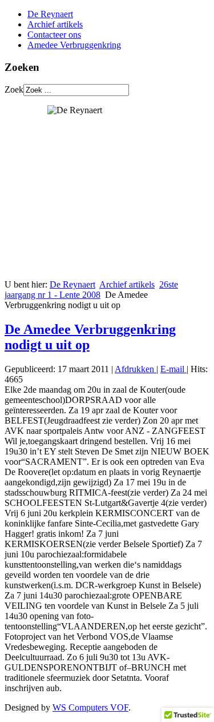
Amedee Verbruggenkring (74, 45)
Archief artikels (55, 24)
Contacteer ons (54, 34)
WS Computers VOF (90, 707)
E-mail (173, 369)
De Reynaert (50, 14)
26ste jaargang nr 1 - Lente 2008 (91, 290)
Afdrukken (135, 369)
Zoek (14, 89)
